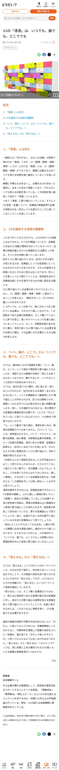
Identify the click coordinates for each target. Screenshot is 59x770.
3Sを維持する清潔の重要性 (20, 118)
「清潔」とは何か (15, 112)
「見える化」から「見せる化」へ (23, 133)
